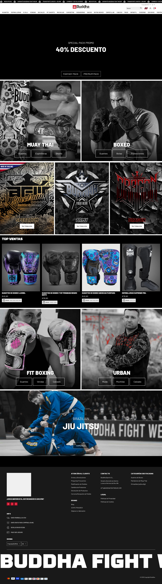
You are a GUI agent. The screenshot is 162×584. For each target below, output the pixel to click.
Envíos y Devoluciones (78, 477)
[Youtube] (8, 503)
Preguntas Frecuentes (78, 481)
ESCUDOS (151, 12)
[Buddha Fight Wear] (81, 7)
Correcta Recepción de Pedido (81, 494)
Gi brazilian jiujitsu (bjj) (138, 484)
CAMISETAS (70, 12)
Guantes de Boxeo (137, 477)
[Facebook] (15, 503)
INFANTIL (133, 12)
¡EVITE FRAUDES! (77, 508)
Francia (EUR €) (145, 4)
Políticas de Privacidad (108, 498)
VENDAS (33, 12)
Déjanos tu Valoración (78, 511)
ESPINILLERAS (16, 12)
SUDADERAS (80, 12)
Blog (72, 504)
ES (152, 4)
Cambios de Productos (78, 487)
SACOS (89, 12)
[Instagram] (12, 503)
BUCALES (41, 12)
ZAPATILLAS (110, 12)
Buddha (103, 477)
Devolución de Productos (79, 491)
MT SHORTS (51, 12)
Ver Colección (27, 226)
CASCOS (119, 12)
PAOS (126, 12)
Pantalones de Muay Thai (139, 481)
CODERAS (142, 12)
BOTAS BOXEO (99, 12)
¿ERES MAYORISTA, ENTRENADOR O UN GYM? (25, 499)
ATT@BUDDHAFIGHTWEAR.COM (111, 488)
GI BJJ (25, 12)
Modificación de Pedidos (79, 484)
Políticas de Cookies (107, 502)
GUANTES (5, 12)
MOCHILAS (60, 12)
